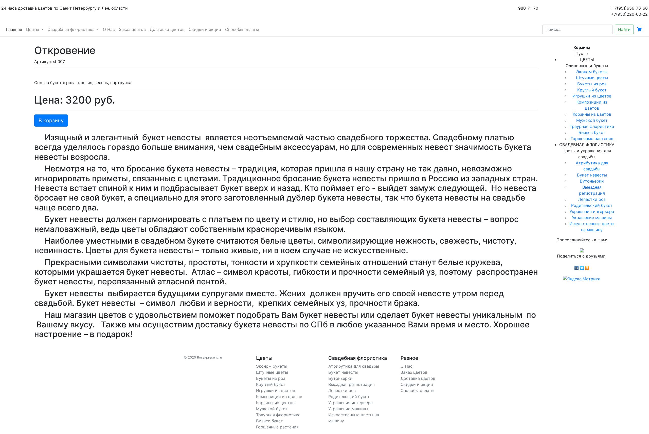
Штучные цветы (592, 77)
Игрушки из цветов (591, 95)
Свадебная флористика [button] (71, 29)
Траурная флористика (592, 126)
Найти (624, 29)
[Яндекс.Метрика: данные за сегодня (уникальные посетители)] (581, 279)
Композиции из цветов (279, 396)
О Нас (109, 29)
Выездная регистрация (351, 384)
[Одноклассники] (587, 267)
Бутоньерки (592, 181)
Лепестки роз (592, 199)
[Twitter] (582, 267)
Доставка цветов (167, 29)
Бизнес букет (592, 132)
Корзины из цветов (592, 114)
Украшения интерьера (592, 211)
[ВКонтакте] (576, 267)
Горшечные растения (592, 138)
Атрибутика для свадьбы (353, 366)
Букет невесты (592, 174)
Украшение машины (592, 217)
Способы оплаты (242, 29)
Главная (15, 29)
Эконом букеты (591, 71)
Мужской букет (592, 120)
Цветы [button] (33, 29)
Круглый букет (592, 89)
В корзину (51, 120)
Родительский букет (591, 205)
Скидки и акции (205, 29)
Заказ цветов (132, 29)
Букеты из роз (591, 83)
